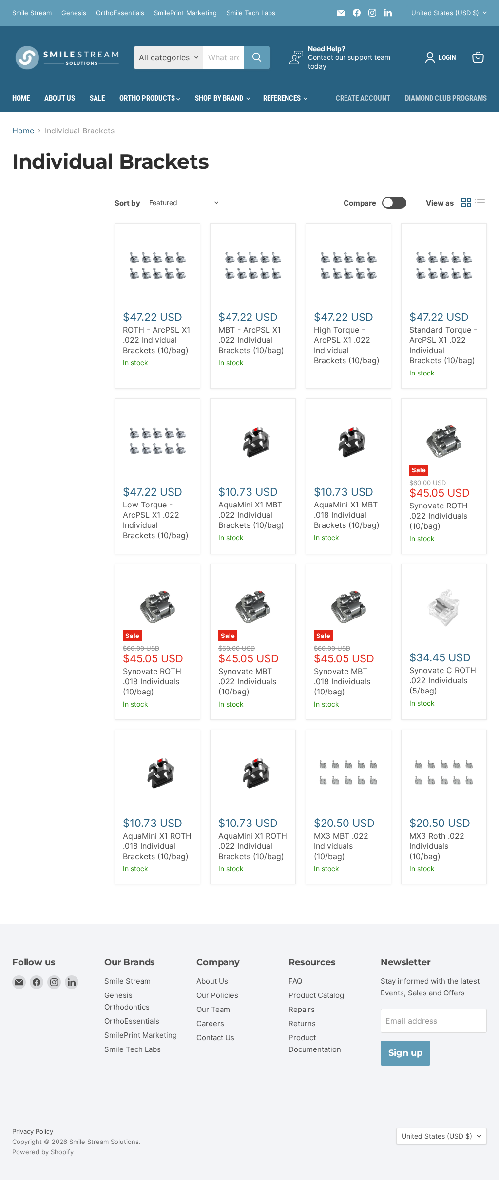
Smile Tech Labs (251, 13)
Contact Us (215, 1037)
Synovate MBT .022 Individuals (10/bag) (247, 681)
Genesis (73, 13)
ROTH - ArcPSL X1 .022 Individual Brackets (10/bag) (156, 340)
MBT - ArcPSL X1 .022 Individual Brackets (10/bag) (251, 340)
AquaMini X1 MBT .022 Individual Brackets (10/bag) (251, 515)
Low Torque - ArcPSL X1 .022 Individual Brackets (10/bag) (156, 520)
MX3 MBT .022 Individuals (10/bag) (341, 846)
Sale (97, 98)
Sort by (127, 203)
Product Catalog (316, 995)
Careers (210, 1023)
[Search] (257, 57)
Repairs (301, 1009)
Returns (302, 1023)
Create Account (363, 98)
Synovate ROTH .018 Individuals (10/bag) (152, 681)
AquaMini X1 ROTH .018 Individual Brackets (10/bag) (157, 846)
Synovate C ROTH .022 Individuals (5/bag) (442, 680)
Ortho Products (147, 98)
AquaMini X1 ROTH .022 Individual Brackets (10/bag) (252, 846)
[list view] (480, 202)
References (282, 98)
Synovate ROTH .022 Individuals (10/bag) (438, 516)
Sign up (405, 1053)
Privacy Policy (32, 1131)
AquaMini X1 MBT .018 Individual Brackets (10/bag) (347, 515)
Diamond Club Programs (446, 98)
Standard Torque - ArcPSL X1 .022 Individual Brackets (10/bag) (443, 345)
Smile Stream (32, 13)
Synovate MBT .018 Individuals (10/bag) (342, 681)
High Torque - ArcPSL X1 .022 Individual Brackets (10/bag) (347, 345)
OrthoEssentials (120, 13)
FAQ (295, 981)
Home (21, 98)
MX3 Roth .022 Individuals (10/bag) (436, 846)
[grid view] (466, 202)
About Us (59, 98)
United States (445, 13)
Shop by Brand (220, 98)
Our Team (213, 1009)
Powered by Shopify (43, 1152)
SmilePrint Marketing (185, 13)
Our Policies (217, 995)
